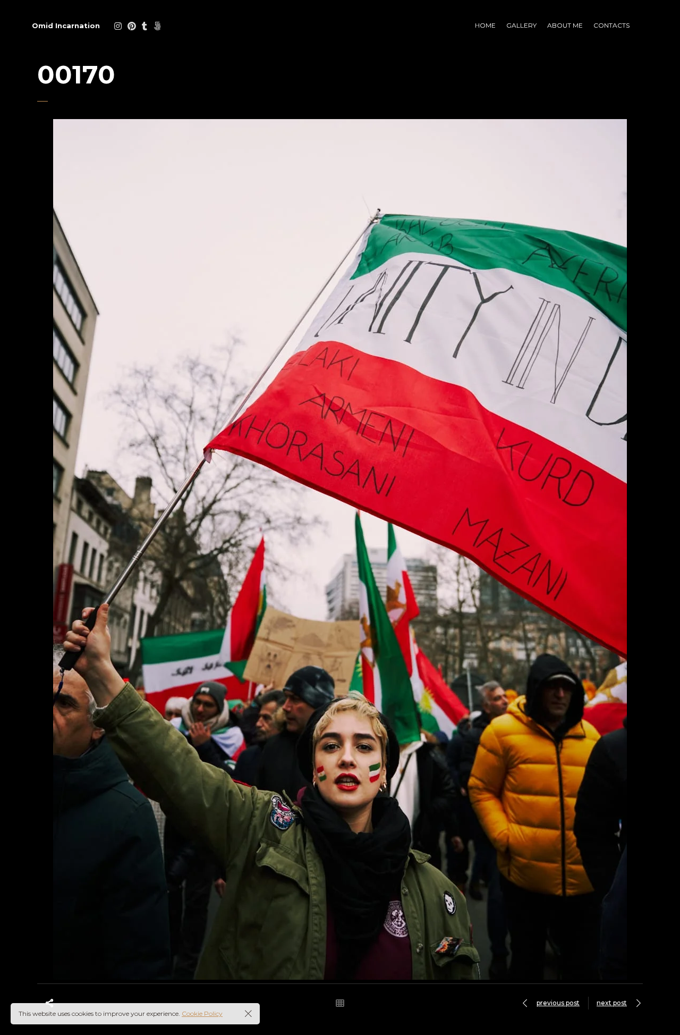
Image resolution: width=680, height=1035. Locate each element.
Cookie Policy (202, 1013)
